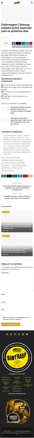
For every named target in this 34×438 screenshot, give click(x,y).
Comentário (5, 273)
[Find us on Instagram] (15, 334)
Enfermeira (21, 162)
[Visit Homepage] (16, 2)
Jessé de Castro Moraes (18, 165)
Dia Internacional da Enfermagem (12, 160)
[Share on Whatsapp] (23, 43)
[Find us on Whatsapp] (19, 334)
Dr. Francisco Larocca (9, 162)
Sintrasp (12, 431)
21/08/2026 (13, 115)
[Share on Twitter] (18, 43)
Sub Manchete (28, 385)
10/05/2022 (4, 37)
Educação (17, 377)
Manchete (16, 391)
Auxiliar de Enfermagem (12, 157)
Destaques (6, 212)
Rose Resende (6, 168)
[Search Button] (32, 2)
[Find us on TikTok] (23, 334)
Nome (3, 294)
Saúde (26, 377)
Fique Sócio (16, 386)
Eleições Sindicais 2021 (17, 381)
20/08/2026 (13, 125)
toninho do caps (17, 168)
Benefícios (4, 379)
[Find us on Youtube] (27, 334)
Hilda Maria (5, 165)
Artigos (4, 377)
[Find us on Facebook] (7, 334)
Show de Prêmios (28, 380)
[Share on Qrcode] (30, 43)
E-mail (3, 302)
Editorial (4, 391)
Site (2, 309)
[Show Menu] (2, 2)
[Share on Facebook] (13, 43)
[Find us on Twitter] (11, 334)
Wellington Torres (8, 170)
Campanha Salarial (6, 382)
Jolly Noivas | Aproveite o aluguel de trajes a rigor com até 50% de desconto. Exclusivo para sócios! (16, 250)
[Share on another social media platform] (22, 46)
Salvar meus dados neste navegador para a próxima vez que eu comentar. (16, 318)
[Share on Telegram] (27, 43)
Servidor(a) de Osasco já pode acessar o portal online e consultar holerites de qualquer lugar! (17, 226)
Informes (15, 388)
